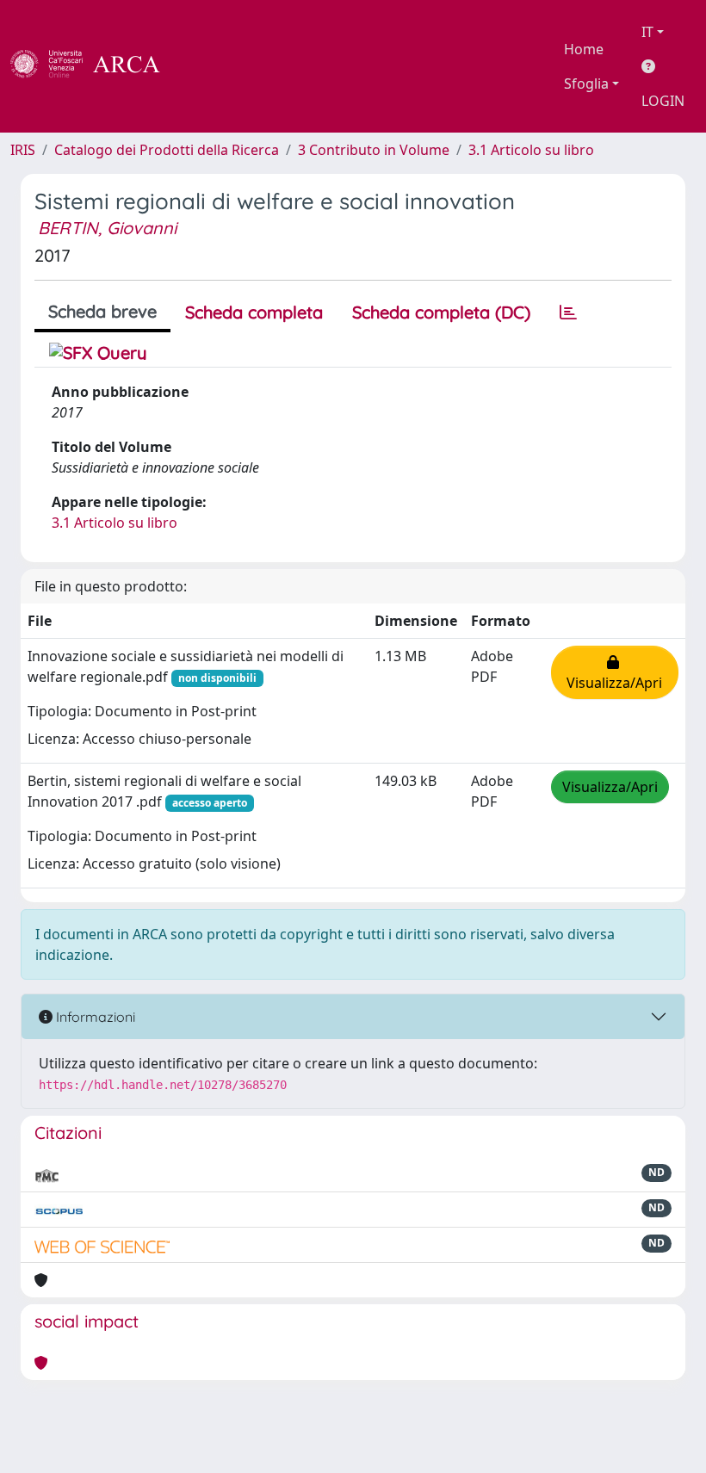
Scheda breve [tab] (102, 311)
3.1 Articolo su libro (531, 149)
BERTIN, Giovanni (107, 227)
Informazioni (94, 1016)
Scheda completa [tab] (254, 312)
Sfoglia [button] (586, 83)
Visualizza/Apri (614, 672)
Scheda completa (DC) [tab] (441, 312)
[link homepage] (94, 66)
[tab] (568, 312)
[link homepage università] (206, 66)
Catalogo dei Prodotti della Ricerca (166, 149)
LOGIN (662, 100)
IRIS (22, 149)
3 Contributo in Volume (373, 149)
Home (584, 49)
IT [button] (647, 31)
